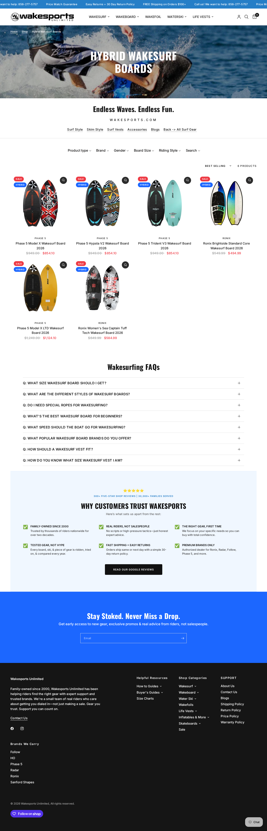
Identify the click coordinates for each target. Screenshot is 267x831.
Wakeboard (126, 17)
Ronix (227, 238)
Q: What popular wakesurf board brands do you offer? (77, 438)
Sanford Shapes (22, 782)
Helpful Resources (152, 677)
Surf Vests (115, 129)
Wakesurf (97, 17)
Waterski (175, 17)
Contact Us (229, 692)
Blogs (155, 129)
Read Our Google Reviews (133, 569)
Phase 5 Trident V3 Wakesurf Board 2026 (164, 245)
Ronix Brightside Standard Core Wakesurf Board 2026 (226, 245)
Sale (182, 729)
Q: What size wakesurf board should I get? (64, 383)
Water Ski (186, 699)
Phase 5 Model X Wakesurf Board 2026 (40, 245)
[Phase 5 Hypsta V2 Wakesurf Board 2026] (103, 203)
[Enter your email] (182, 638)
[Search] (246, 17)
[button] (79, 150)
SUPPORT (229, 677)
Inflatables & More (192, 717)
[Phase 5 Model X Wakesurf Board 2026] (40, 203)
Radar (14, 770)
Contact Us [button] (19, 718)
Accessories (137, 129)
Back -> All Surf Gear (180, 129)
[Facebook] (15, 728)
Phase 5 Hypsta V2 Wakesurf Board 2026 (102, 245)
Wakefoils (186, 705)
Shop (25, 31)
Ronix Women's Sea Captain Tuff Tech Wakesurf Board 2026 (102, 330)
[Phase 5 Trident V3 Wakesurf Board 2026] (165, 203)
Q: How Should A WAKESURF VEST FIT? (58, 449)
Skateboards (188, 723)
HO (12, 758)
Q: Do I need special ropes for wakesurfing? (65, 405)
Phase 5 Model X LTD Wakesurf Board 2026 (40, 330)
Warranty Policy (232, 722)
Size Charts (145, 698)
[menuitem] (99, 16)
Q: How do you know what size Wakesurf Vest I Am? (72, 460)
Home (14, 31)
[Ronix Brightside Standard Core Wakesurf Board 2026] (227, 203)
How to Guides (147, 686)
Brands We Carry (24, 743)
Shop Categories (193, 677)
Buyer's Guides (148, 692)
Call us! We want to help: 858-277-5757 (199, 4)
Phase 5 (40, 238)
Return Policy (231, 710)
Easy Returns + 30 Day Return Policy (88, 4)
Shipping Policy (232, 704)
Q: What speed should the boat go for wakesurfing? (74, 427)
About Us (227, 686)
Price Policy (230, 716)
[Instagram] (25, 728)
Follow (15, 752)
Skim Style (95, 129)
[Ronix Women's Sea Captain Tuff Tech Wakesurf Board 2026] (103, 288)
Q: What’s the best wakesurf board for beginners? (72, 416)
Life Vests (201, 17)
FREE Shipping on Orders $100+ (143, 4)
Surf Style (75, 129)
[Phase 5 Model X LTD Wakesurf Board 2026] (40, 288)
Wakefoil (153, 17)
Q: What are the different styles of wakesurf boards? (76, 394)
